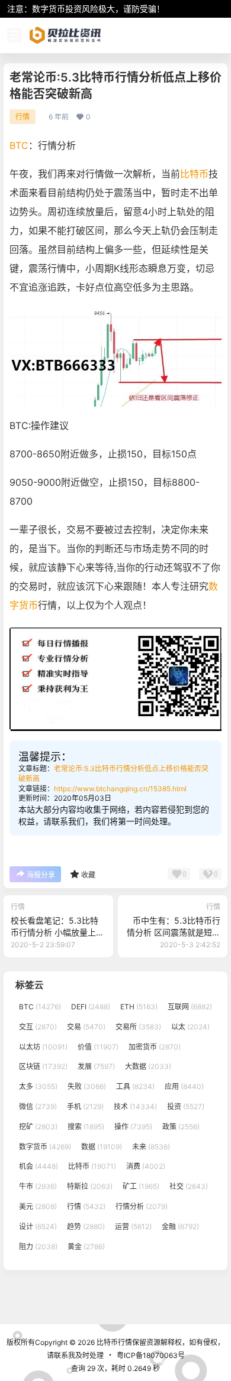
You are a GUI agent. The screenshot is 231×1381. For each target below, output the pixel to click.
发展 (96, 1066)
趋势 (86, 1226)
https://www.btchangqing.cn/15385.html (120, 788)
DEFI (90, 1006)
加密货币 (155, 1046)
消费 (145, 1166)
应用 (184, 1086)
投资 (185, 1106)
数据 (101, 1146)
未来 (151, 1146)
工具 (135, 1086)
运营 (133, 1226)
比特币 (194, 174)
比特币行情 (113, 1342)
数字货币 (45, 1146)
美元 (38, 1206)
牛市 (38, 1186)
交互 (38, 1026)
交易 (86, 1026)
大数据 (148, 1066)
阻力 (38, 1246)
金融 (180, 1226)
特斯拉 (90, 1186)
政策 (181, 1126)
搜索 (86, 1126)
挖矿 (38, 1126)
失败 (87, 1086)
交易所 (138, 1026)
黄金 (86, 1246)
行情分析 (142, 1206)
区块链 (43, 1066)
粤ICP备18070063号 (151, 1355)
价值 (98, 1046)
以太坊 (43, 1046)
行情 (22, 116)
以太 (190, 1026)
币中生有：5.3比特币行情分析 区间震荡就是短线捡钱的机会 (173, 931)
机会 (38, 1166)
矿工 (141, 1186)
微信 (38, 1106)
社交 (188, 1186)
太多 (38, 1086)
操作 (133, 1126)
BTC (18, 145)
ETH (139, 1006)
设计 (38, 1226)
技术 (135, 1106)
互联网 (190, 1006)
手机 (85, 1106)
